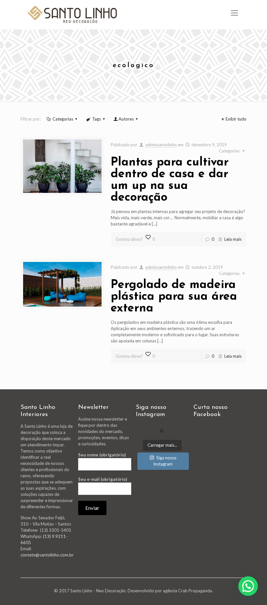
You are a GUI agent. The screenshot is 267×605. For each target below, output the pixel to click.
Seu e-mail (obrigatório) (102, 479)
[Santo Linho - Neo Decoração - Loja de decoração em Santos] (72, 14)
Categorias (62, 119)
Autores (126, 119)
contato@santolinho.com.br (47, 554)
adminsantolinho (161, 144)
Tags (96, 119)
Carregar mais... (162, 445)
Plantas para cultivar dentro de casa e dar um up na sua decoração (170, 180)
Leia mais (233, 239)
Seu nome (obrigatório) (102, 454)
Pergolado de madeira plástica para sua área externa (174, 296)
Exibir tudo (236, 119)
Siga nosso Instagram (164, 461)
